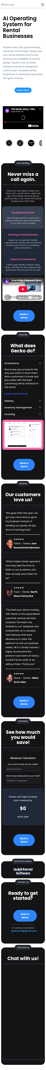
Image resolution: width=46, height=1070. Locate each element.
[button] (23, 363)
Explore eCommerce (16, 393)
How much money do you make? (23, 764)
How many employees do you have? (23, 776)
